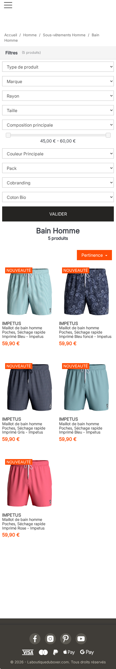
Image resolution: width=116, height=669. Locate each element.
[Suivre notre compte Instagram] (50, 638)
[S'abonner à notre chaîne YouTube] (81, 638)
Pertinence (92, 255)
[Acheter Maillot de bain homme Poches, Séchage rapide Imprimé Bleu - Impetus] (29, 291)
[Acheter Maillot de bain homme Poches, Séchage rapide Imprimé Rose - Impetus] (29, 483)
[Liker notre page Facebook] (34, 638)
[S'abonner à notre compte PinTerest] (65, 638)
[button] (58, 52)
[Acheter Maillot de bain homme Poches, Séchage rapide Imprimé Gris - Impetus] (29, 387)
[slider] (8, 135)
